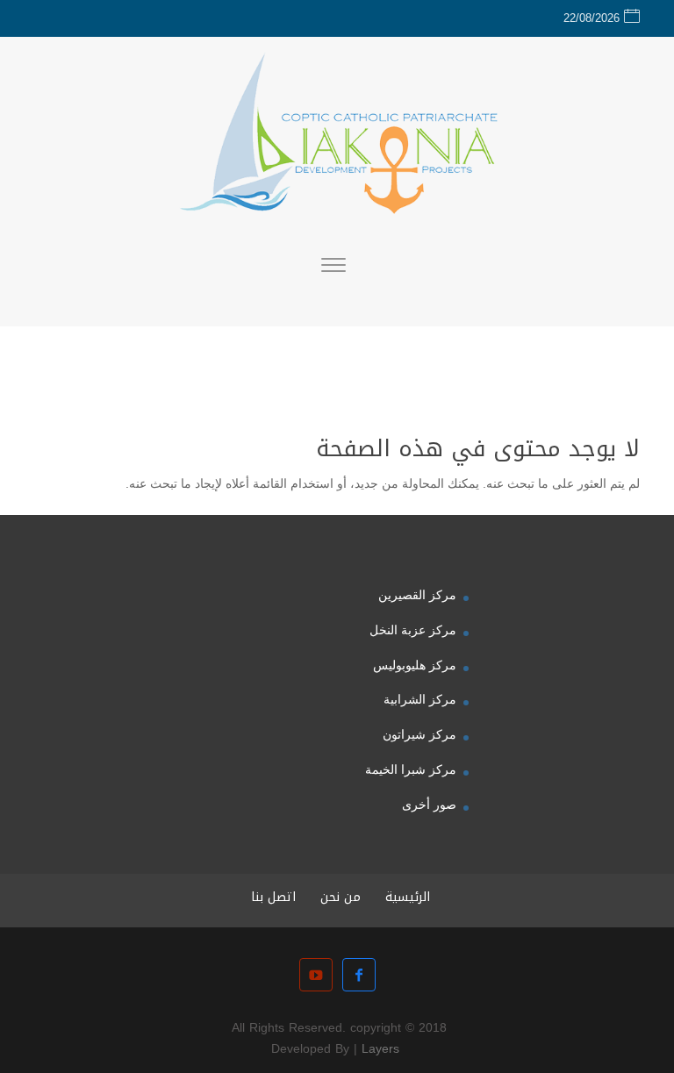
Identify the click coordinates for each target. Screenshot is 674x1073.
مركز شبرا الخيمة (410, 769)
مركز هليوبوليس (414, 665)
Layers (380, 1049)
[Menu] (333, 268)
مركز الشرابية (420, 699)
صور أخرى (429, 805)
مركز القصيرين (417, 595)
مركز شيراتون (419, 734)
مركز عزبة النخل (412, 630)
